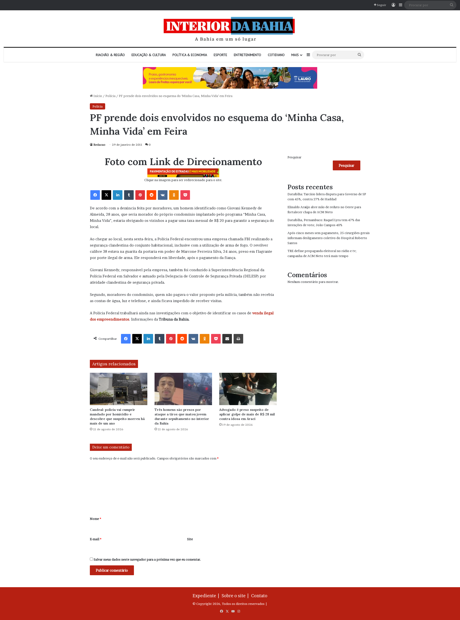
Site (190, 539)
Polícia (110, 96)
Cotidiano (276, 55)
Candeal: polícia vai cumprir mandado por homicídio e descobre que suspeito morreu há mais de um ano (117, 416)
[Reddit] (151, 195)
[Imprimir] (238, 339)
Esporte (220, 55)
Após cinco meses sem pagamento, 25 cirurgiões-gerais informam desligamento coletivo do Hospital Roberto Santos (329, 238)
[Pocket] (185, 195)
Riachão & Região (110, 55)
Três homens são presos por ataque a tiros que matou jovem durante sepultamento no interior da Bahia (182, 416)
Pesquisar (294, 157)
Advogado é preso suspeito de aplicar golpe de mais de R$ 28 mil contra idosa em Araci (247, 414)
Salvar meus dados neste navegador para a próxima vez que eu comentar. (147, 559)
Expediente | (207, 595)
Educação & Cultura (149, 55)
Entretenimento (247, 55)
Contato (259, 595)
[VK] (162, 195)
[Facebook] (95, 195)
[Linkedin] (117, 195)
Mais (295, 55)
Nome (95, 519)
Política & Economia (189, 55)
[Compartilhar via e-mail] (227, 339)
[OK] (174, 195)
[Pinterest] (140, 195)
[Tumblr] (129, 195)
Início (97, 96)
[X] (106, 195)
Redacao (99, 144)
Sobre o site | (236, 595)
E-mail (95, 539)
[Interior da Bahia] (230, 29)
